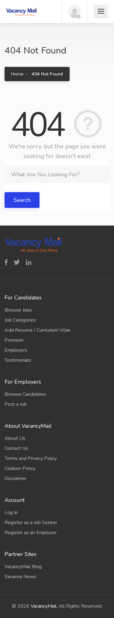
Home (17, 74)
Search (22, 200)
